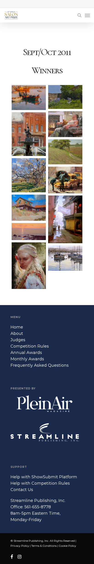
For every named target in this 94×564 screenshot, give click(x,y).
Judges (17, 339)
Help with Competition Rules (40, 483)
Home (16, 327)
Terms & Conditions (44, 545)
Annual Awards (26, 352)
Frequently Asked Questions (39, 365)
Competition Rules (29, 346)
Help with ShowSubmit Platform (43, 476)
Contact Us (21, 489)
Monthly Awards (27, 358)
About (16, 333)
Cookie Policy (67, 545)
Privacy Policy (19, 545)
